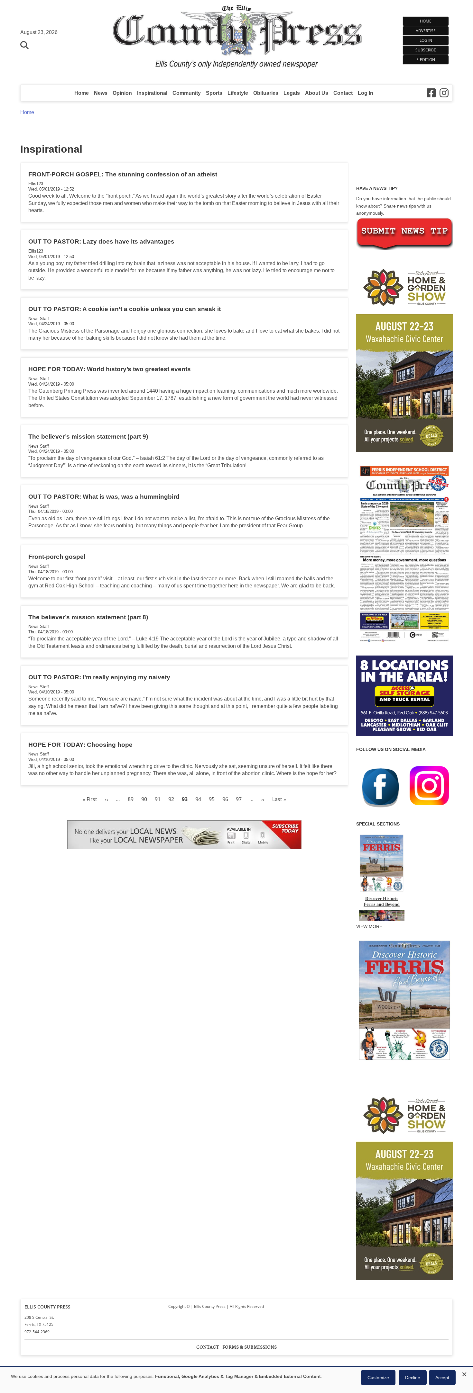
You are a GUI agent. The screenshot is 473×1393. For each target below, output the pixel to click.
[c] (404, 1183)
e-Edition (425, 59)
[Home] (237, 39)
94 (198, 799)
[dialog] (236, 1380)
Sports (214, 93)
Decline (412, 1377)
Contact (343, 93)
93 (185, 799)
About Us (316, 93)
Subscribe (425, 50)
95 (212, 799)
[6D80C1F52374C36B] (404, 1061)
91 (158, 799)
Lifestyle (237, 93)
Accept (442, 1377)
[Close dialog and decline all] (464, 1373)
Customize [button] (378, 1377)
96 (225, 799)
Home (425, 21)
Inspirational (152, 93)
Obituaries (265, 93)
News (100, 93)
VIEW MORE (369, 926)
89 (131, 799)
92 (171, 799)
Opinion (122, 93)
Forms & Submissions (249, 1347)
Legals (291, 93)
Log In (426, 40)
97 (239, 799)
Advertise (426, 30)
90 (144, 799)
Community (186, 93)
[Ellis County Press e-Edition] (404, 644)
